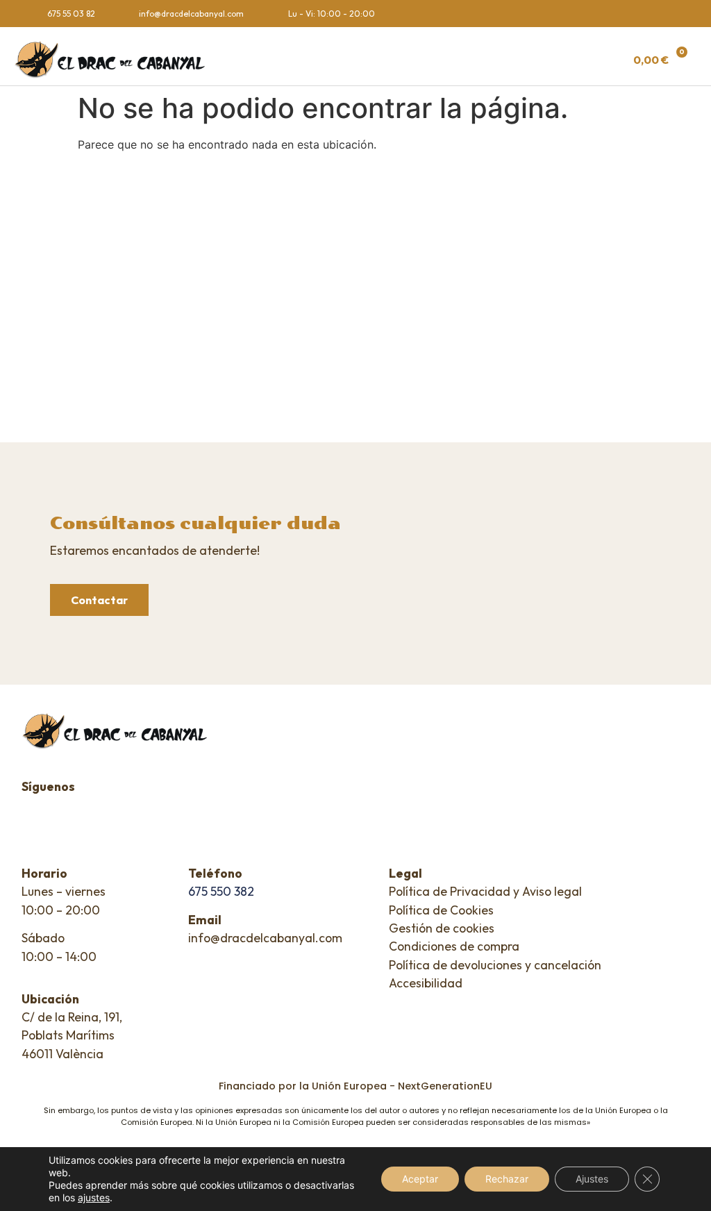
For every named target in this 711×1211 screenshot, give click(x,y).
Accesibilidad (425, 983)
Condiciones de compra (454, 946)
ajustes (94, 1197)
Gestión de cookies (441, 928)
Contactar (99, 600)
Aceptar (420, 1179)
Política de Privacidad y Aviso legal (485, 891)
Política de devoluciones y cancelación (495, 965)
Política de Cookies (441, 910)
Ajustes (592, 1179)
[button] (424, 59)
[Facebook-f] (648, 13)
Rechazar (506, 1179)
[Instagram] (675, 13)
